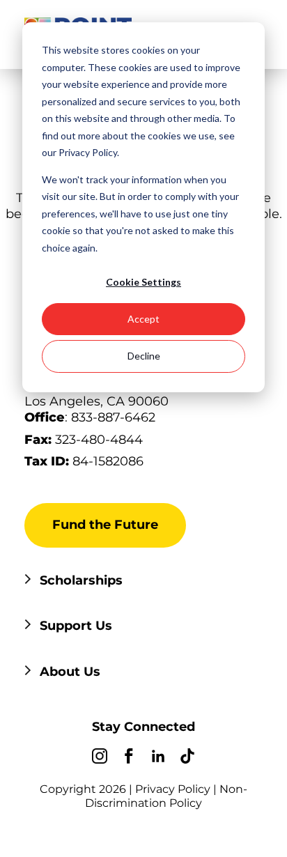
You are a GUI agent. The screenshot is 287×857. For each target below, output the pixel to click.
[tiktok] (187, 758)
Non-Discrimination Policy (166, 796)
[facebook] (129, 758)
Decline (143, 356)
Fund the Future (105, 524)
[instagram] (99, 758)
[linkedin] (158, 758)
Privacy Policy (172, 789)
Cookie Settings (143, 282)
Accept (143, 319)
